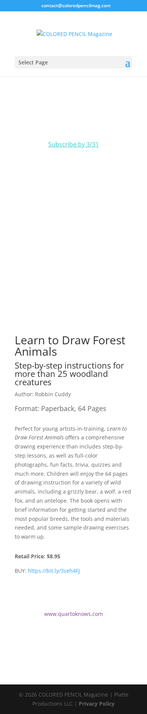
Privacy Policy (97, 703)
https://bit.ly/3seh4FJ (54, 570)
